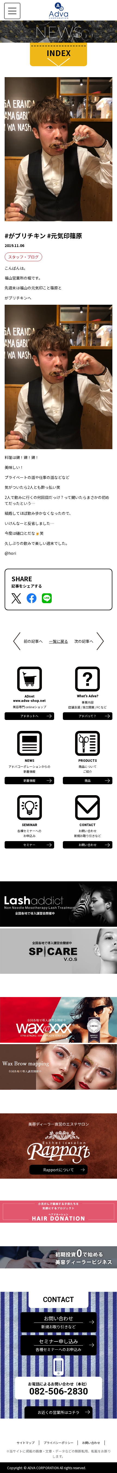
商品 (88, 780)
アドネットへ (29, 716)
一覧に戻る (58, 641)
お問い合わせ (88, 844)
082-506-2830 (58, 1391)
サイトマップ (26, 1442)
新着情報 (29, 780)
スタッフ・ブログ (23, 257)
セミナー (29, 844)
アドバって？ (87, 716)
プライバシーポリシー (58, 1442)
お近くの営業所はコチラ (58, 1412)
